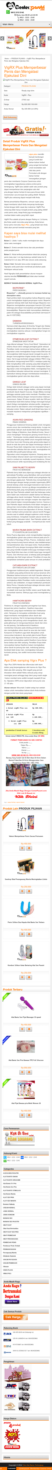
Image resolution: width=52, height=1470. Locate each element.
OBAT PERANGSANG (10, 1239)
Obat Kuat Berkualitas (10, 1228)
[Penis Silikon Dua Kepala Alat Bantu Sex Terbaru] (26, 909)
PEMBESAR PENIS (9, 1242)
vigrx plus (33, 154)
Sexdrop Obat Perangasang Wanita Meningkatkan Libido (26, 879)
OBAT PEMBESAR (9, 1235)
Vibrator (6, 1267)
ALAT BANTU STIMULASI (12, 1190)
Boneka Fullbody (9, 1204)
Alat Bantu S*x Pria (9, 1183)
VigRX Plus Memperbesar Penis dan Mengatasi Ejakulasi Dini (25, 71)
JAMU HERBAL (8, 1211)
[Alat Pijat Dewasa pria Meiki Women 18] (26, 1090)
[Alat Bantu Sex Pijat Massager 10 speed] (26, 1004)
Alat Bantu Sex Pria (10, 1187)
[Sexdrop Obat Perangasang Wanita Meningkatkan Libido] (37, 40)
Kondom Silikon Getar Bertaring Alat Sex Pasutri (26, 965)
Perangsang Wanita (10, 1253)
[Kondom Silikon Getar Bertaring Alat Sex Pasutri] (26, 952)
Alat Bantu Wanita (9, 1194)
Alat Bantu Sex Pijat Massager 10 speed (26, 1017)
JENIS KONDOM (8, 1215)
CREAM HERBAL (9, 1208)
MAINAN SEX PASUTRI (11, 1221)
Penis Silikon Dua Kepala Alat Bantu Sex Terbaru (26, 922)
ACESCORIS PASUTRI (11, 1173)
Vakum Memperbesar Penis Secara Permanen (26, 836)
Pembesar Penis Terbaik (11, 1246)
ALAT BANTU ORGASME (11, 1180)
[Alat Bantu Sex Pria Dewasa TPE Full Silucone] (26, 1047)
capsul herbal (11, 802)
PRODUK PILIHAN (18, 59)
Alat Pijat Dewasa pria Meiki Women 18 (26, 1103)
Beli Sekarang (10, 117)
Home (7, 59)
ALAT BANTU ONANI (10, 1177)
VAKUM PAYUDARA (10, 1259)
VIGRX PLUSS (8, 1270)
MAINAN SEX (7, 1218)
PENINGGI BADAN (9, 1249)
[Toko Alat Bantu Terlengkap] (26, 7)
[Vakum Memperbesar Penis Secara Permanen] (15, 40)
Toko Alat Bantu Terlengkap (33, 1465)
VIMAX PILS (7, 1273)
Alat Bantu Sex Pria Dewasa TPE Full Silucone (26, 1060)
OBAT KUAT (7, 1225)
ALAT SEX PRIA (8, 1197)
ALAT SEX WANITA (9, 1201)
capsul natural (20, 802)
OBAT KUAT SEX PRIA (11, 1232)
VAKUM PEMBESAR (10, 1263)
